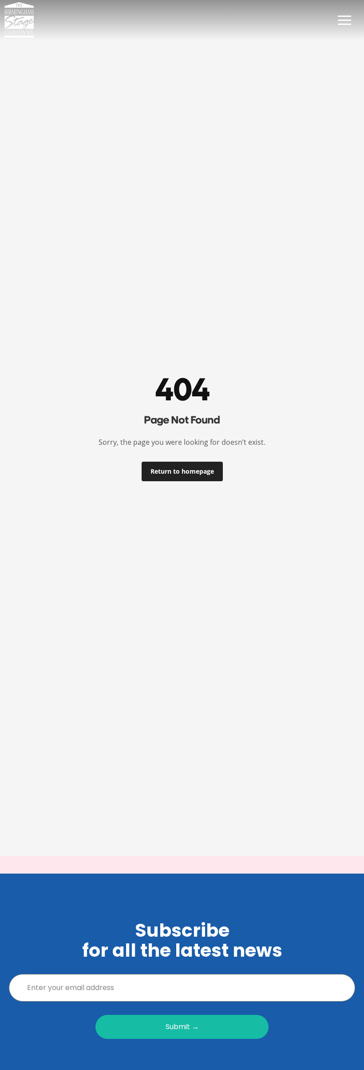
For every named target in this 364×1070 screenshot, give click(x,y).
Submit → (182, 1027)
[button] (344, 20)
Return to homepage (182, 471)
